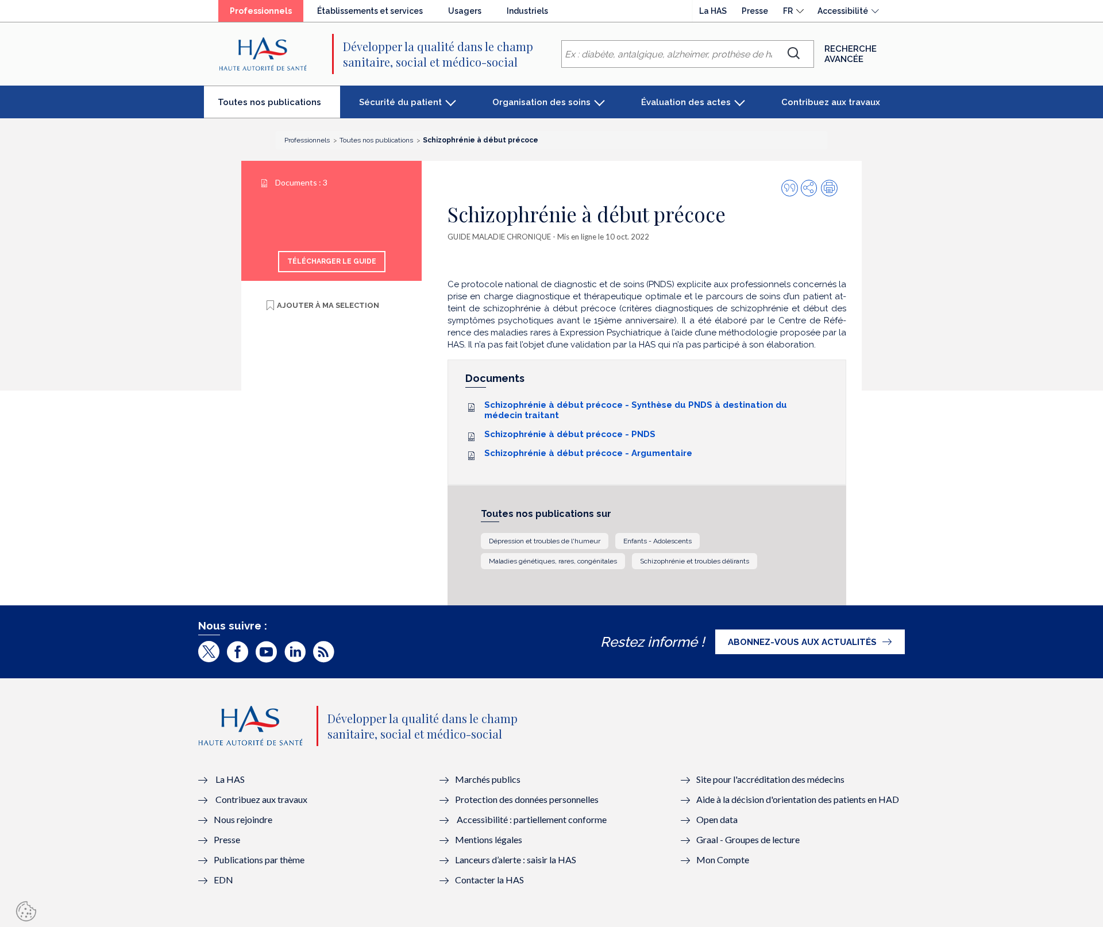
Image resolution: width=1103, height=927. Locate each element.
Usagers (464, 11)
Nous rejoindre (243, 819)
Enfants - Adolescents (657, 541)
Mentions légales (488, 839)
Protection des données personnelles (527, 799)
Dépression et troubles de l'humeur (544, 541)
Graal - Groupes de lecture (748, 839)
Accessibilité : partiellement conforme (531, 819)
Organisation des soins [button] (541, 102)
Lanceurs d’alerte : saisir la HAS (515, 859)
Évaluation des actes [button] (686, 102)
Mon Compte (722, 859)
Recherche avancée (850, 54)
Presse (755, 11)
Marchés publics (488, 779)
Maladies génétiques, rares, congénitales (553, 561)
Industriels (527, 11)
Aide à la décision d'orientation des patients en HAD (797, 799)
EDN (223, 879)
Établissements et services (370, 11)
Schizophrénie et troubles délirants (694, 561)
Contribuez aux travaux (830, 102)
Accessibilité (842, 11)
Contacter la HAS (489, 879)
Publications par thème (259, 859)
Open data (717, 819)
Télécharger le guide (331, 261)
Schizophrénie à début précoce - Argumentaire (588, 453)
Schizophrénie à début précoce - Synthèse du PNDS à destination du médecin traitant (635, 410)
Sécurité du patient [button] (400, 102)
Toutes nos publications (279, 106)
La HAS (713, 11)
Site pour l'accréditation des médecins (770, 779)
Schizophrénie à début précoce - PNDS (569, 434)
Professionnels (266, 14)
